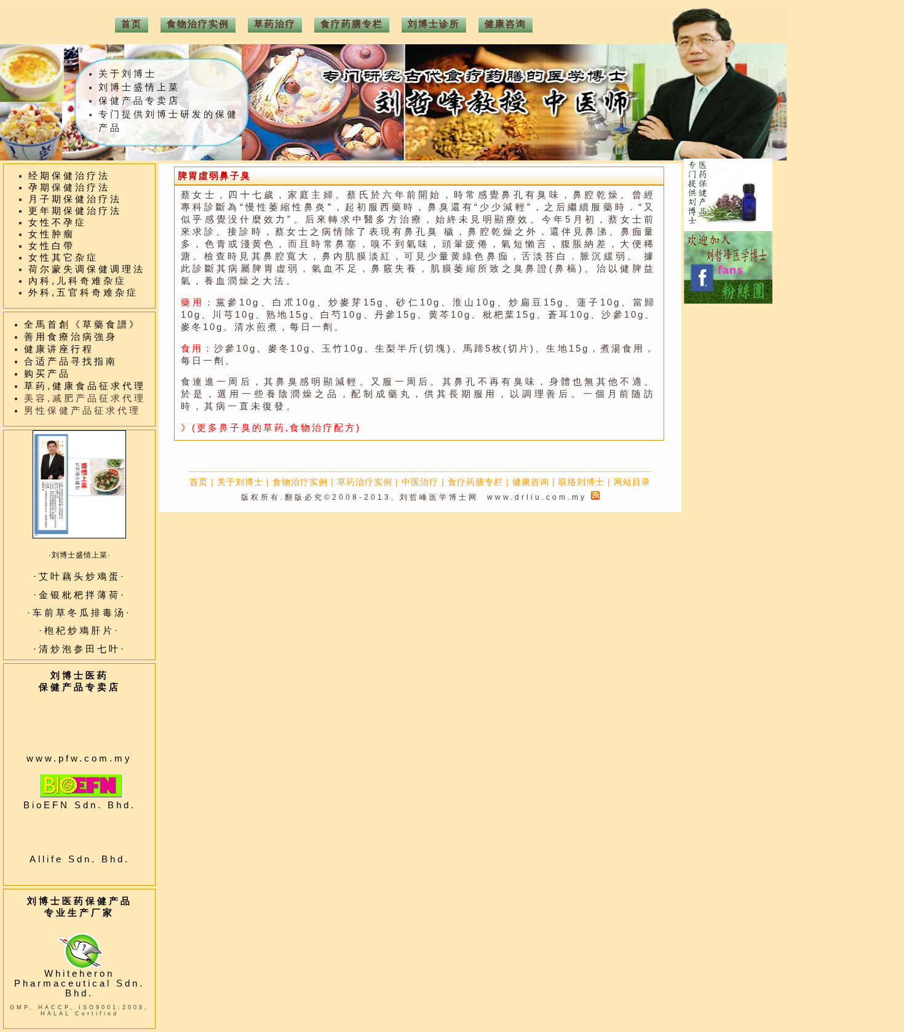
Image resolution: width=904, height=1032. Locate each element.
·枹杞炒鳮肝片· (79, 631)
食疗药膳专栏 (475, 482)
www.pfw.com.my (79, 758)
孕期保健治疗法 (69, 187)
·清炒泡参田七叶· (79, 649)
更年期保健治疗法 (75, 211)
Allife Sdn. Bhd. (80, 859)
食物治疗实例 (300, 482)
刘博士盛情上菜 (139, 87)
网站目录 (632, 482)
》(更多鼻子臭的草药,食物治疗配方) (271, 428)
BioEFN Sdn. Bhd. (79, 805)
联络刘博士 (581, 482)
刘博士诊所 (434, 24)
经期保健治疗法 (69, 176)
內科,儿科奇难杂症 (77, 281)
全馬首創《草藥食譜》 (82, 324)
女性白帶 (51, 246)
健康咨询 (530, 482)
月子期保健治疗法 (75, 199)
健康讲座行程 (59, 349)
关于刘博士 (240, 482)
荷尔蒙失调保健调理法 (86, 269)
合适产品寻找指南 (70, 361)
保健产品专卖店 (139, 101)
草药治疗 (275, 24)
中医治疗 (420, 482)
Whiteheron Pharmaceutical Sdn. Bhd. (79, 983)
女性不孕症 (57, 222)
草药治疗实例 (364, 482)
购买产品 (47, 374)
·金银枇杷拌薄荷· (79, 595)
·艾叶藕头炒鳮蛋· (79, 576)
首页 (198, 482)
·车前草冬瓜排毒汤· (79, 613)
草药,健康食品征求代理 (85, 386)
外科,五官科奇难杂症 (83, 292)
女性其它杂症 (63, 257)
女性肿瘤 (51, 234)
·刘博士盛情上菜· (80, 555)
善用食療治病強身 (70, 337)
